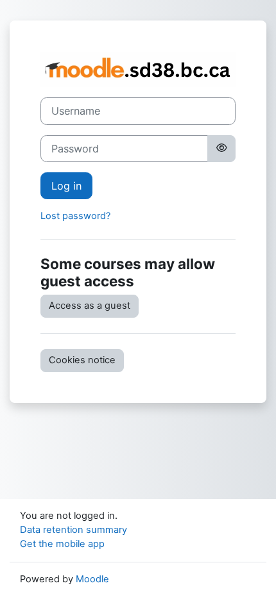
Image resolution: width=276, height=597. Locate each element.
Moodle (92, 579)
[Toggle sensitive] (221, 148)
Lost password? (75, 216)
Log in (66, 185)
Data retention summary (73, 530)
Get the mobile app (62, 544)
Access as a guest (89, 305)
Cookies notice (82, 360)
